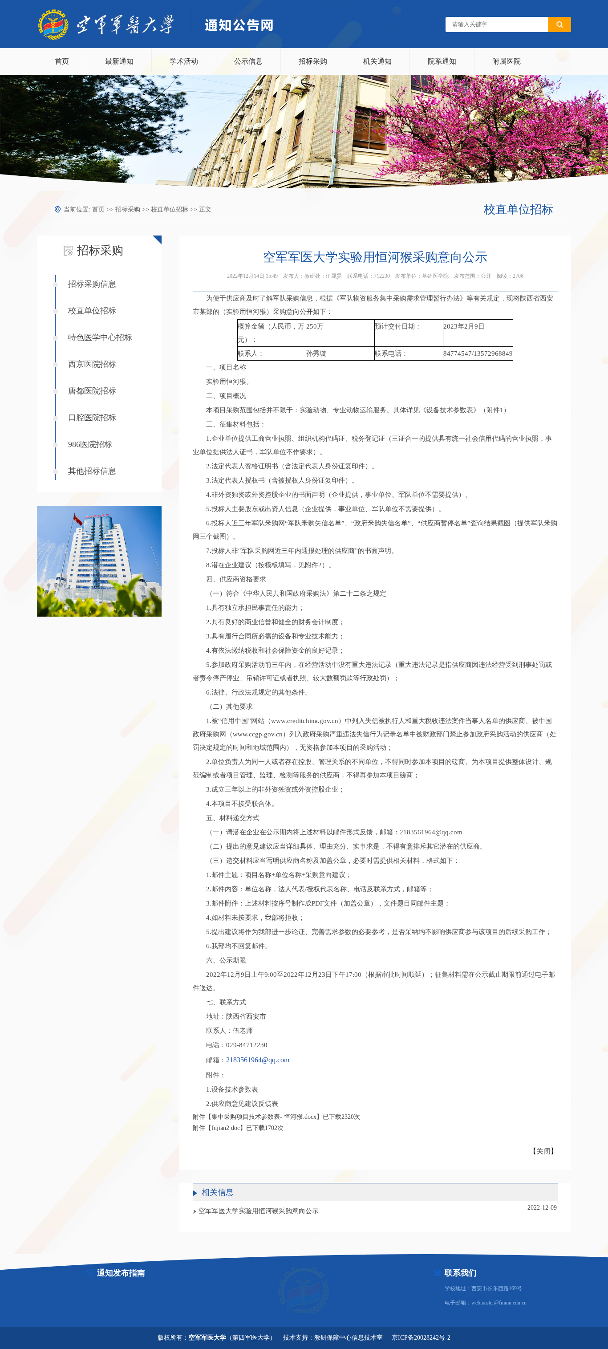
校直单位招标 (169, 209)
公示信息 (248, 61)
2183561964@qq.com (257, 1060)
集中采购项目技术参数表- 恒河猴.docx (263, 1116)
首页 (62, 61)
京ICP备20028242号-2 (421, 1337)
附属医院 (506, 61)
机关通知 (377, 61)
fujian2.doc (225, 1128)
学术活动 (184, 61)
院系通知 (442, 61)
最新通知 (119, 61)
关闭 (543, 1151)
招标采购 (313, 61)
